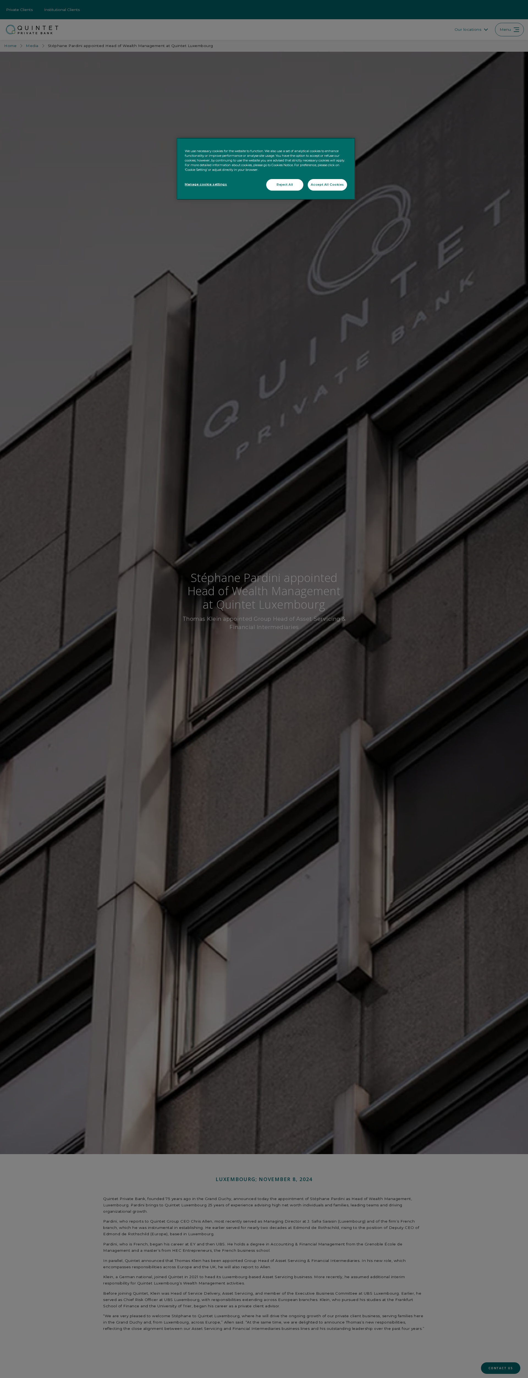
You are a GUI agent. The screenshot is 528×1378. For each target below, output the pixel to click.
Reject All (285, 184)
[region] (266, 169)
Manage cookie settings (206, 184)
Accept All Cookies (327, 184)
